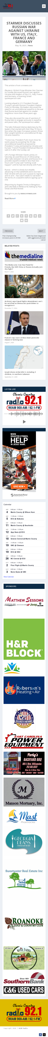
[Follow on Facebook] (40, 1034)
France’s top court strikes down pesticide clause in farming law (22, 339)
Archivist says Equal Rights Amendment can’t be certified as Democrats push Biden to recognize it (24, 303)
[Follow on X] (44, 1034)
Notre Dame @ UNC (18, 572)
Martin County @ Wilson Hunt (23, 512)
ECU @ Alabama (17, 519)
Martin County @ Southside (22, 525)
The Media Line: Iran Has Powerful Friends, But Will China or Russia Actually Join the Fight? (24, 267)
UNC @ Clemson (17, 545)
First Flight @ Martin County (22, 565)
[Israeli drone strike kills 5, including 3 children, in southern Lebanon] (24, 357)
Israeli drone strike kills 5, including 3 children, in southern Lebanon (20, 373)
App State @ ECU (18, 532)
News (30, 45)
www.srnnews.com (28, 193)
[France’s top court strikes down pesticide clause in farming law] (24, 323)
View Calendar (9, 577)
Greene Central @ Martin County (24, 539)
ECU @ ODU (15, 552)
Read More (9, 198)
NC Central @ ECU (18, 558)
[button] (24, 422)
